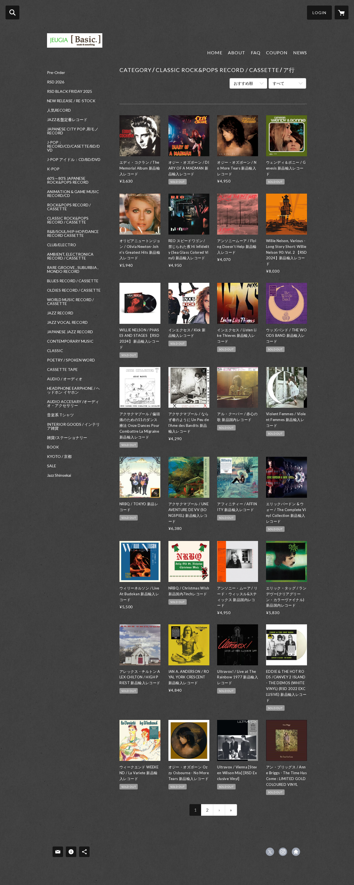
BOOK (53, 447)
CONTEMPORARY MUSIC (70, 341)
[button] (319, 13)
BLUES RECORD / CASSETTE (72, 281)
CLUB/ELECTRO (61, 245)
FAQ (256, 52)
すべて (278, 83)
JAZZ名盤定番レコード (67, 120)
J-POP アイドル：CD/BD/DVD (73, 159)
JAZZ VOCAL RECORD (67, 322)
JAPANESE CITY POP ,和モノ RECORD (72, 131)
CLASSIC (55, 351)
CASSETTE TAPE (62, 369)
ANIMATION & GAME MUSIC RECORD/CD (73, 193)
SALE (51, 466)
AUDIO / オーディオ (64, 379)
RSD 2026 (55, 82)
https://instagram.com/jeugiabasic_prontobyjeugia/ (283, 852)
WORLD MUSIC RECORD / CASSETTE (70, 302)
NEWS (300, 52)
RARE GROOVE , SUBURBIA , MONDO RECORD (72, 269)
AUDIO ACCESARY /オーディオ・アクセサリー (73, 403)
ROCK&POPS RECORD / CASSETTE (69, 207)
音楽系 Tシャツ (60, 415)
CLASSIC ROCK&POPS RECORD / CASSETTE (67, 220)
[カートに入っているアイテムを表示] (341, 12)
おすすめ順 (243, 83)
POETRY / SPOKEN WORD (71, 360)
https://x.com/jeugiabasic (270, 852)
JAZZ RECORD (60, 313)
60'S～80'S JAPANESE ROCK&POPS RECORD (67, 180)
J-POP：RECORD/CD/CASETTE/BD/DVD (73, 146)
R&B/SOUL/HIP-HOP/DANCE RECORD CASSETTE (73, 233)
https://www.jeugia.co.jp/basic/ (296, 852)
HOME (214, 52)
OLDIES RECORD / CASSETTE (74, 290)
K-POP (53, 169)
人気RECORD (59, 110)
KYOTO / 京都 (59, 456)
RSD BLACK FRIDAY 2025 (69, 91)
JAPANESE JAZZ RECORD (70, 332)
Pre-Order (56, 73)
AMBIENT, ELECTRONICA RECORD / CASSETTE (70, 256)
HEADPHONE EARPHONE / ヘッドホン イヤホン (73, 390)
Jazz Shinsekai (59, 475)
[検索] (12, 12)
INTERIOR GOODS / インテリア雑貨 (73, 426)
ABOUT (236, 52)
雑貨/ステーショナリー (67, 438)
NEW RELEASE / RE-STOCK (71, 101)
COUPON (277, 52)
